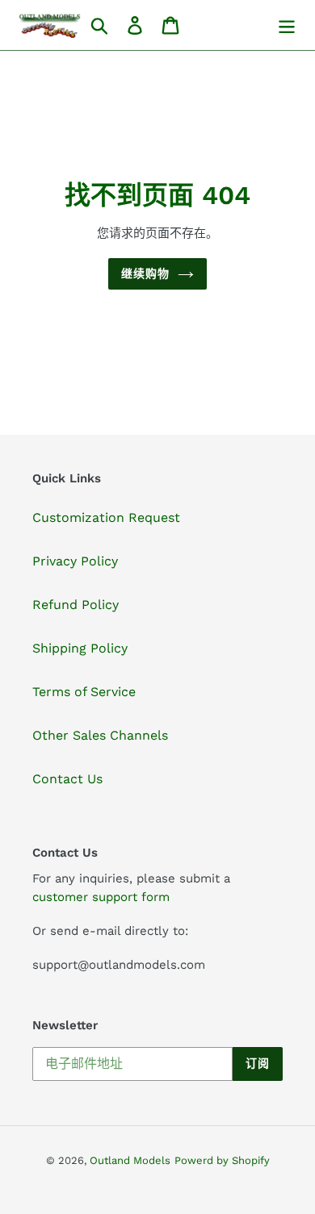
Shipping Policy (80, 648)
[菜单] (286, 25)
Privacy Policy (75, 561)
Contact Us (67, 778)
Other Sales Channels (100, 735)
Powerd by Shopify (222, 1160)
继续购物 (145, 273)
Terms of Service (84, 691)
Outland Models (130, 1160)
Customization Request (106, 517)
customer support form (101, 897)
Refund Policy (75, 604)
